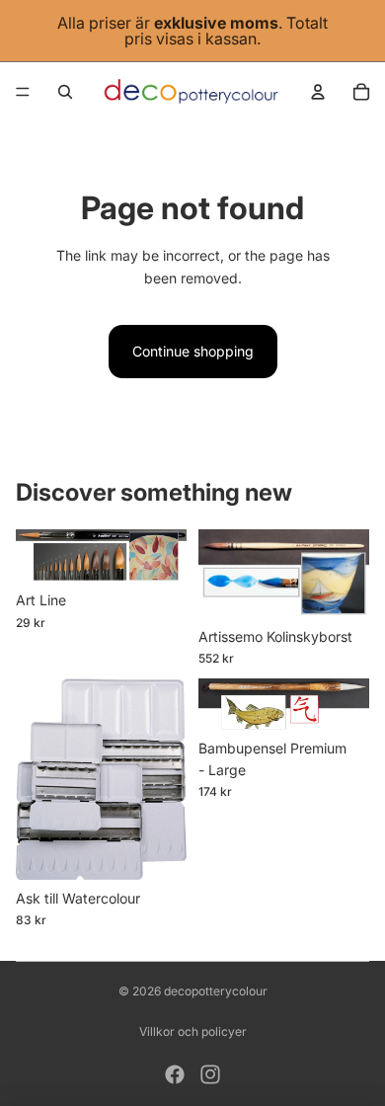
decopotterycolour (216, 991)
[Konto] (318, 92)
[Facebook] (175, 1074)
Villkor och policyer (193, 1031)
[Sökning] (65, 92)
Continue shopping (193, 351)
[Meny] (22, 92)
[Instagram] (210, 1074)
